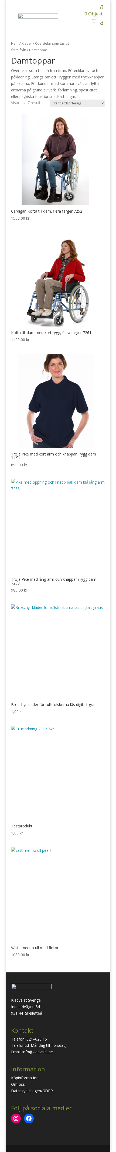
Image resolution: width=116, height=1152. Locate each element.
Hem (15, 43)
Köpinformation (25, 1077)
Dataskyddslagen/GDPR (32, 1090)
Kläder (27, 43)
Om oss (18, 1084)
